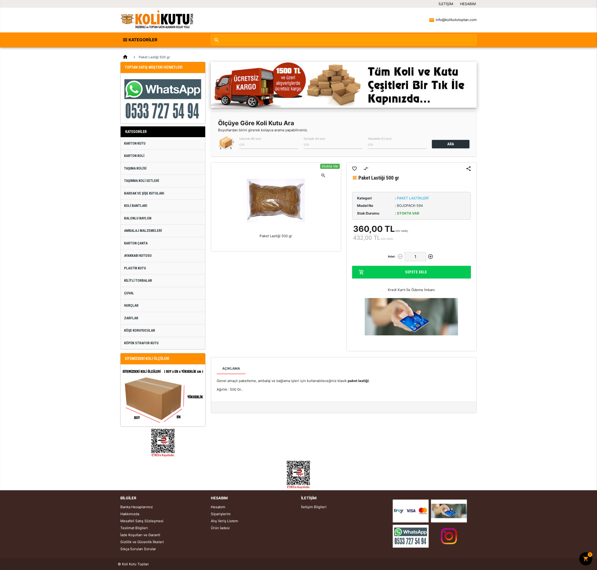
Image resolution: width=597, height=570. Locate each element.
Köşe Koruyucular (139, 330)
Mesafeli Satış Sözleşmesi (141, 521)
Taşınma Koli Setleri (141, 181)
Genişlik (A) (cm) (314, 138)
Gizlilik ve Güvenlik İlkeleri (142, 542)
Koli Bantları (135, 206)
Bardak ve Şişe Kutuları (144, 193)
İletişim (446, 4)
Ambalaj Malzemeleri (143, 231)
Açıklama (231, 368)
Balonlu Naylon (137, 218)
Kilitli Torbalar (138, 280)
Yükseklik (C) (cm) (380, 138)
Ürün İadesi (220, 528)
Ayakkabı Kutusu (138, 256)
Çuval (129, 293)
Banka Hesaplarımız (136, 507)
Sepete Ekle (416, 272)
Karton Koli (134, 156)
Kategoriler (142, 39)
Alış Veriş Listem (224, 521)
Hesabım (468, 4)
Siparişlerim (221, 514)
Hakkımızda (129, 514)
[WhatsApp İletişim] (411, 536)
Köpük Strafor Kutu (141, 343)
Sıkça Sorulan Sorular (138, 549)
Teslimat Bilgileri (134, 528)
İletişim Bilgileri (313, 507)
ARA (450, 144)
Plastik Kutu (135, 268)
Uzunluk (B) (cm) (250, 138)
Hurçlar (131, 305)
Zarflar (131, 318)
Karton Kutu (135, 143)
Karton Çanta (136, 243)
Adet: (392, 256)
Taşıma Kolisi (135, 168)
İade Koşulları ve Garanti (140, 535)
